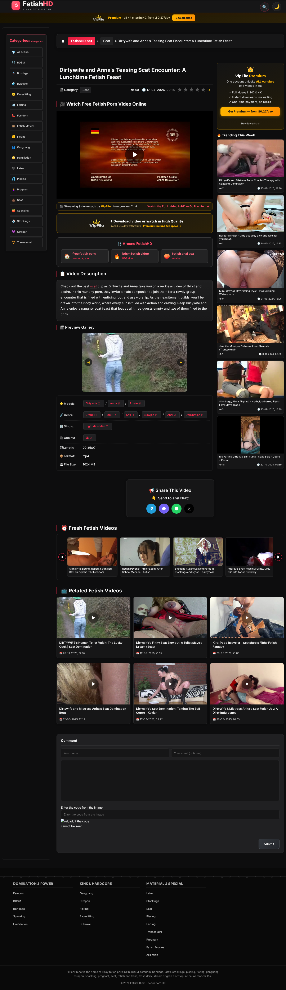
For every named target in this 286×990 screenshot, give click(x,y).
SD (87, 437)
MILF (110, 414)
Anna (113, 403)
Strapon (85, 901)
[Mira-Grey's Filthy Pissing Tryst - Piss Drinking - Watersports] (250, 269)
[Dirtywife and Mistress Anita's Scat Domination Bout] (93, 683)
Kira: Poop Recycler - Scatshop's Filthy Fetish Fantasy (245, 644)
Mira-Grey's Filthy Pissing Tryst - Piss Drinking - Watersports (247, 292)
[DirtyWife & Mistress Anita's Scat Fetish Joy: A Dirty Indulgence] (247, 683)
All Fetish (152, 954)
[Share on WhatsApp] (176, 509)
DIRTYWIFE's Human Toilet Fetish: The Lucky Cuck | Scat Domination (90, 644)
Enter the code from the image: (82, 807)
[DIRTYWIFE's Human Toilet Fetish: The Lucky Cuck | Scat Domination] (93, 617)
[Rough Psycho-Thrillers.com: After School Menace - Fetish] (145, 552)
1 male (134, 403)
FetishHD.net (81, 41)
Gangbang (86, 893)
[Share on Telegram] (151, 509)
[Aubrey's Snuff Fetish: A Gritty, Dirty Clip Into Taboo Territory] (251, 552)
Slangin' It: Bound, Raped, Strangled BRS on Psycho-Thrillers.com (90, 570)
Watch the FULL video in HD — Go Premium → (178, 206)
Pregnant (152, 939)
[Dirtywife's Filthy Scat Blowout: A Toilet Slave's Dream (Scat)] (170, 617)
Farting (151, 924)
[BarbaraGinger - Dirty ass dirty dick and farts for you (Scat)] (250, 214)
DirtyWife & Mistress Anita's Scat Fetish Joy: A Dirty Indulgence (245, 710)
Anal (170, 414)
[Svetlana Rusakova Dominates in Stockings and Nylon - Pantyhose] (198, 552)
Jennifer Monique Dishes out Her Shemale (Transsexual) (244, 348)
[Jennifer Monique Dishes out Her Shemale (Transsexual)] (250, 324)
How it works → (250, 123)
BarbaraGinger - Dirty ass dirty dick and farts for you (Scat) (248, 237)
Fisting (84, 908)
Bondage (19, 908)
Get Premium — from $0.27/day (250, 111)
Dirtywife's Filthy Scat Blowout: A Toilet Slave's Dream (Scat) (169, 644)
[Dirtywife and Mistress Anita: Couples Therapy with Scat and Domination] (250, 158)
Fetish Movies (155, 947)
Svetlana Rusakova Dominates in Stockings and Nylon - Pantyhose (194, 570)
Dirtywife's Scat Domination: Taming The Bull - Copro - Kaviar (169, 710)
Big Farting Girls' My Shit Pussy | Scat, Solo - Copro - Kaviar (249, 458)
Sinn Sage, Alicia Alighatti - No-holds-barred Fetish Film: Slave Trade (249, 403)
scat (93, 286)
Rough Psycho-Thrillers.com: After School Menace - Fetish (142, 570)
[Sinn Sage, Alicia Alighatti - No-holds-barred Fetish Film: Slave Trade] (250, 379)
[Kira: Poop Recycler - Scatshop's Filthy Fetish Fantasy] (247, 617)
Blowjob (149, 414)
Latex (149, 893)
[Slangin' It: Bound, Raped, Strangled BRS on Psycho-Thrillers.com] (92, 552)
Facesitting (87, 916)
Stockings (152, 901)
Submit (269, 844)
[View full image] (134, 362)
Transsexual (154, 931)
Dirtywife (91, 403)
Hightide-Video (95, 426)
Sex (128, 414)
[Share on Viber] (164, 509)
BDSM (17, 901)
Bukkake (85, 924)
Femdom (18, 893)
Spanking (19, 916)
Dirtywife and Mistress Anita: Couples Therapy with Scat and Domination (249, 182)
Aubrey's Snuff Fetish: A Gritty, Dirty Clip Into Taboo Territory (249, 570)
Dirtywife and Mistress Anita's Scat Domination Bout (92, 710)
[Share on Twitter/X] (189, 509)
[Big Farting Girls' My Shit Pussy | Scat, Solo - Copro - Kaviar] (250, 435)
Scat (106, 41)
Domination (193, 414)
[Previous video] (62, 557)
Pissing (151, 916)
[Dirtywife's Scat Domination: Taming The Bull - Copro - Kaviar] (170, 683)
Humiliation (20, 924)
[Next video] (278, 557)
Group (89, 414)
